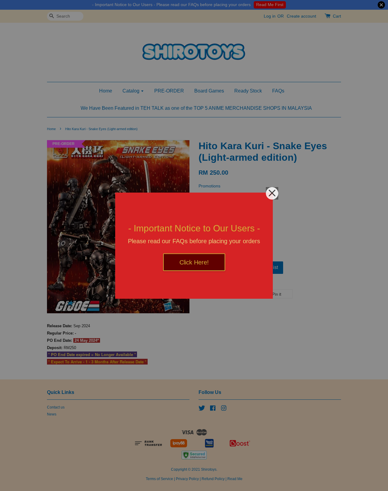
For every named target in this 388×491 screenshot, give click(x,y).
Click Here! (194, 262)
